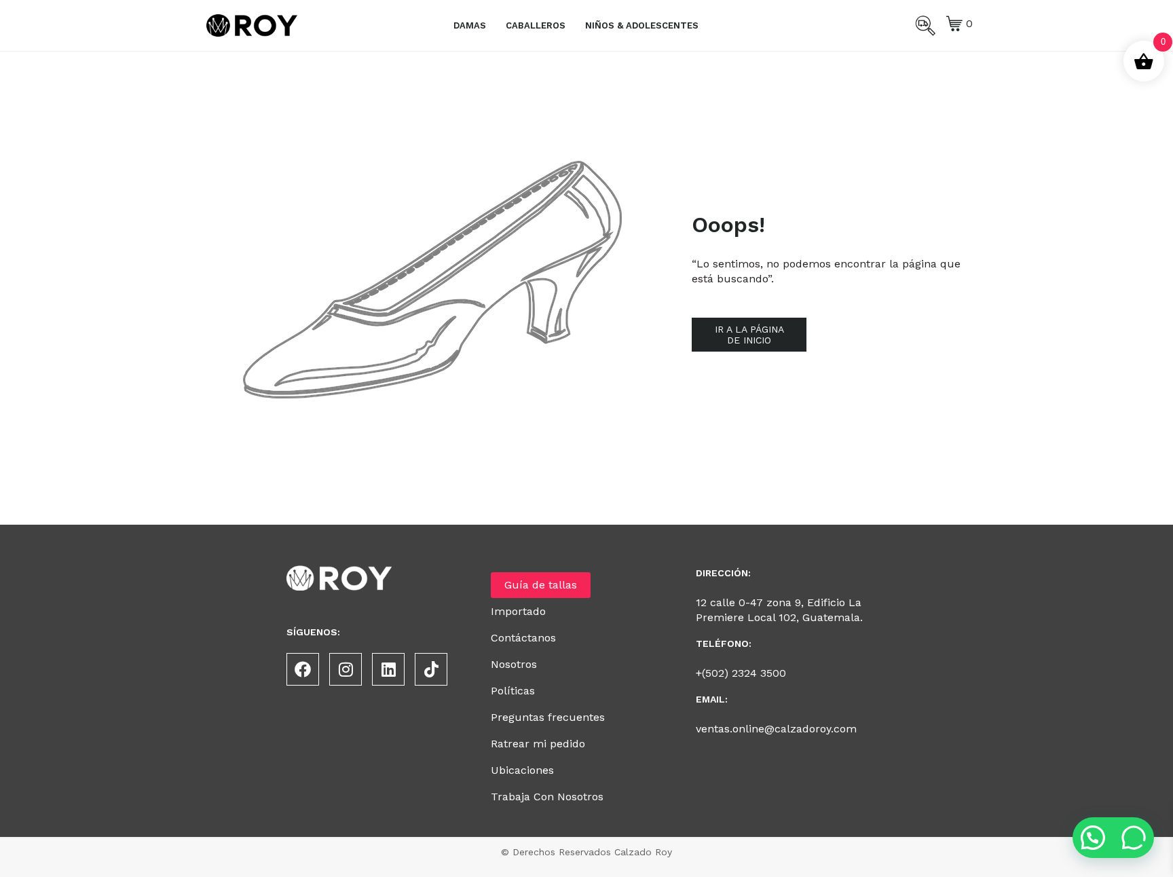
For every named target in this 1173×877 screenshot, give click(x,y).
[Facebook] (302, 669)
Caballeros (535, 25)
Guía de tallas (540, 584)
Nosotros (514, 664)
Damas (469, 25)
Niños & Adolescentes (642, 25)
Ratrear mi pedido (538, 743)
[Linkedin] (388, 669)
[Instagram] (345, 669)
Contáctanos (523, 637)
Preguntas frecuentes (548, 717)
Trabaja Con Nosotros (547, 796)
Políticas (513, 690)
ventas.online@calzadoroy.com (776, 728)
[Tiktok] (431, 669)
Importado (518, 611)
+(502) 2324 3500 (741, 673)
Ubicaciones (522, 770)
